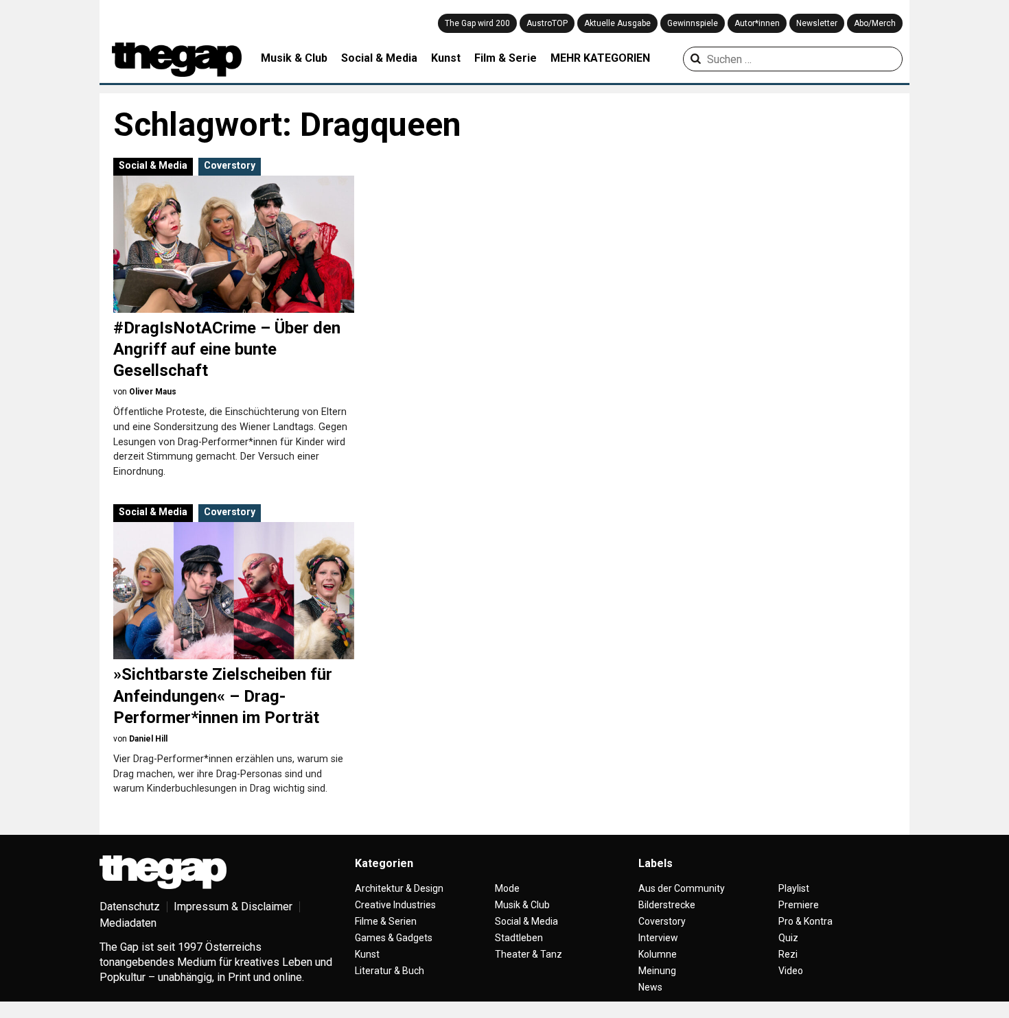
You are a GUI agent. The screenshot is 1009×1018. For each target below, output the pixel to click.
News (650, 987)
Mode (507, 888)
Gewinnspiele (692, 23)
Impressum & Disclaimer (233, 906)
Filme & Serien (386, 921)
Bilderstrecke (666, 904)
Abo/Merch (875, 23)
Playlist (793, 888)
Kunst (446, 57)
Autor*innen (757, 23)
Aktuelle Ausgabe (617, 23)
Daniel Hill (148, 739)
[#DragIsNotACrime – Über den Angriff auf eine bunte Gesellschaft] (233, 244)
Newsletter (816, 23)
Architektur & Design (399, 888)
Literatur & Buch (389, 970)
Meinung (657, 970)
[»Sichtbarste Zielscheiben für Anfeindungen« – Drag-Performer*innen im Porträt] (233, 590)
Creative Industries (395, 904)
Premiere (798, 904)
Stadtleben (519, 937)
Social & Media (379, 57)
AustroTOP (547, 23)
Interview (658, 937)
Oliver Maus (152, 391)
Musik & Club (294, 57)
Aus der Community (681, 888)
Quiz (788, 937)
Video (790, 970)
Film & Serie (505, 57)
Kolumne (657, 954)
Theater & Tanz (528, 954)
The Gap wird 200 (477, 23)
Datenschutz (130, 906)
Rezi (788, 954)
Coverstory (229, 165)
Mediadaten (128, 923)
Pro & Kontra (805, 921)
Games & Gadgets (393, 937)
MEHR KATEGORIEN (600, 57)
